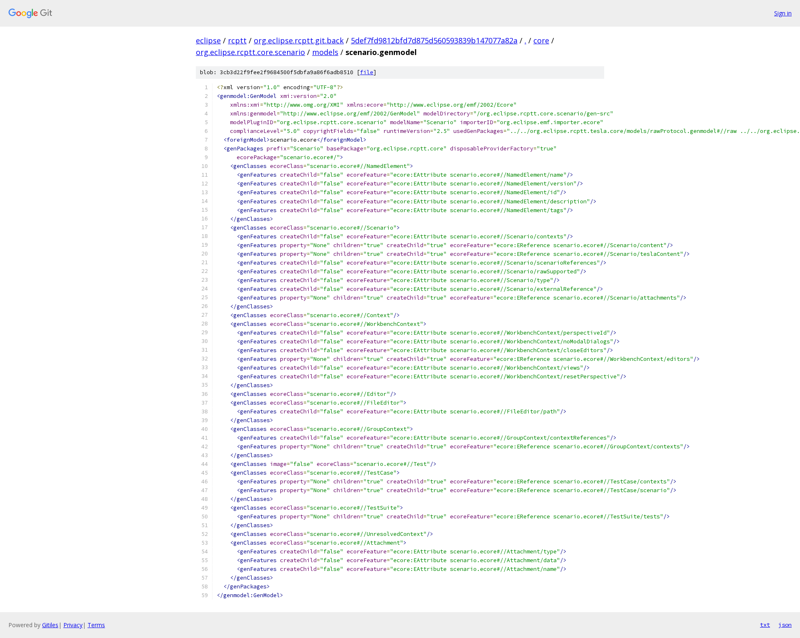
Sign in (783, 13)
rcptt (237, 40)
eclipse (208, 40)
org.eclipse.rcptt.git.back (299, 40)
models (325, 52)
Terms (96, 625)
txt (765, 624)
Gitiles (50, 625)
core (541, 40)
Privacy (72, 625)
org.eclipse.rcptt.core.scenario (250, 52)
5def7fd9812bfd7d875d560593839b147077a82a (434, 40)
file (366, 72)
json (785, 624)
